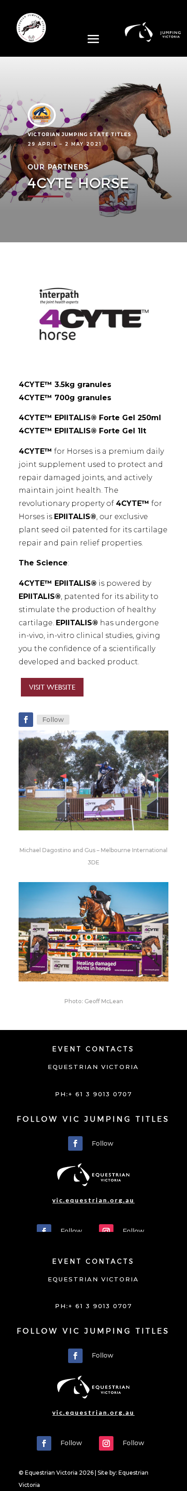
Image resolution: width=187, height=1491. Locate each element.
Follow (53, 720)
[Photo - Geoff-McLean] (93, 981)
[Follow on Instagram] (106, 1231)
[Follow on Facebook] (26, 719)
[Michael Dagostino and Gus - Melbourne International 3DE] (93, 830)
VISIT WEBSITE (52, 687)
